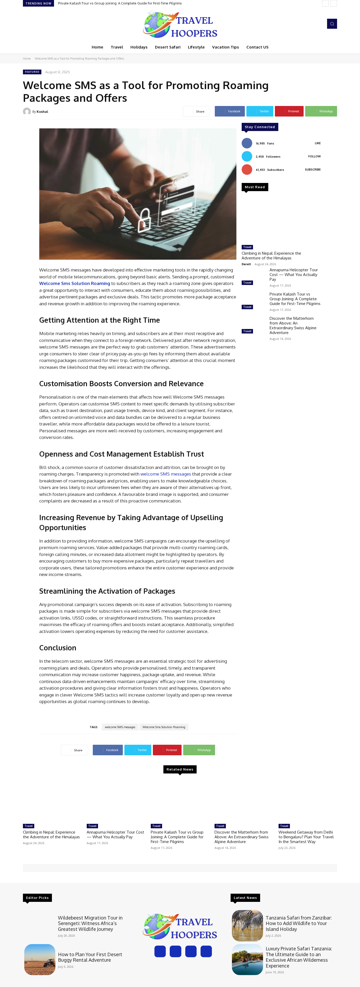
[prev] (325, 3)
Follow (314, 156)
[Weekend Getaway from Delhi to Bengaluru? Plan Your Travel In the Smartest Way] (308, 800)
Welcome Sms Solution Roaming (164, 727)
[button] (332, 24)
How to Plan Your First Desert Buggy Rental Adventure (90, 957)
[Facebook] (296, 23)
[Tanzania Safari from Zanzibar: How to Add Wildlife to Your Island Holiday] (247, 925)
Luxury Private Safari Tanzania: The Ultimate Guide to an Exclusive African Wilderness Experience (299, 957)
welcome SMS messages (165, 474)
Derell (246, 264)
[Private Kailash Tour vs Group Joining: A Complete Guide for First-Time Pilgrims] (253, 301)
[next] (333, 3)
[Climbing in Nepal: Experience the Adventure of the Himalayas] (281, 220)
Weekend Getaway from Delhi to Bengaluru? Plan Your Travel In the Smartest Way (306, 837)
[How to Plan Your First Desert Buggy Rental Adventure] (39, 959)
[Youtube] (318, 23)
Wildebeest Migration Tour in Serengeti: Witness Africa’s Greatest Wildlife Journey (90, 923)
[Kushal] (27, 111)
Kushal (42, 111)
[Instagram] (303, 23)
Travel (247, 247)
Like (318, 143)
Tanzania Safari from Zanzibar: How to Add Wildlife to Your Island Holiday (299, 923)
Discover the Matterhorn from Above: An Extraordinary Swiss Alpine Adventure (293, 325)
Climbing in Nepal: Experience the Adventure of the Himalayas (271, 255)
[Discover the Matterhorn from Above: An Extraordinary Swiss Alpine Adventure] (253, 325)
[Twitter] (310, 23)
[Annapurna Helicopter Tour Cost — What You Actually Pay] (253, 277)
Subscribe (313, 169)
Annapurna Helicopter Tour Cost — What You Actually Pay (294, 274)
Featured (32, 71)
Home (27, 58)
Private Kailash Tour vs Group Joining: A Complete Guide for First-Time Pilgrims (120, 3)
